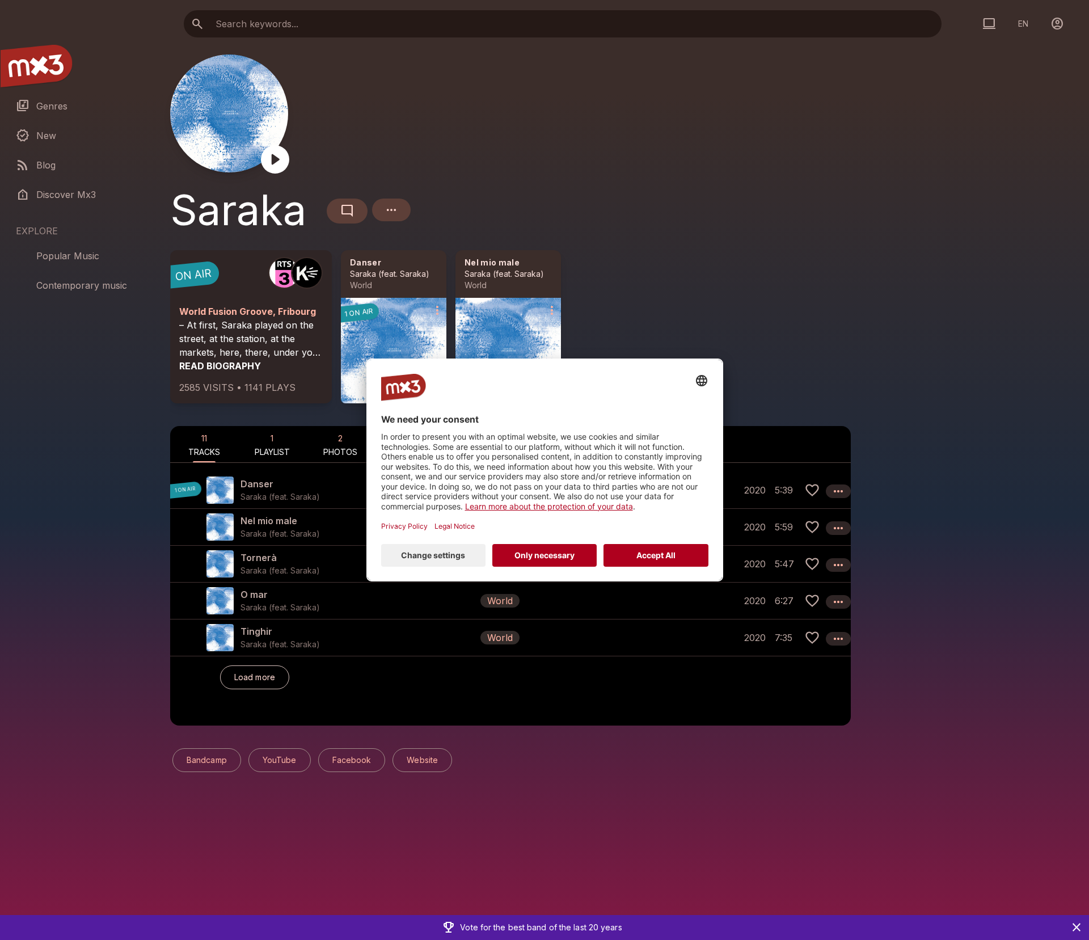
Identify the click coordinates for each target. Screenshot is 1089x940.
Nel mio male (492, 262)
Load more (254, 677)
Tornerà (258, 557)
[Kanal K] (307, 273)
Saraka (363, 274)
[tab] (204, 444)
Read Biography (220, 366)
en (1023, 23)
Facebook (352, 760)
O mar (254, 594)
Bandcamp (207, 760)
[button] (510, 600)
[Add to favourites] (812, 490)
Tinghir (256, 631)
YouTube (280, 760)
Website (422, 760)
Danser (365, 262)
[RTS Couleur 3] (284, 273)
